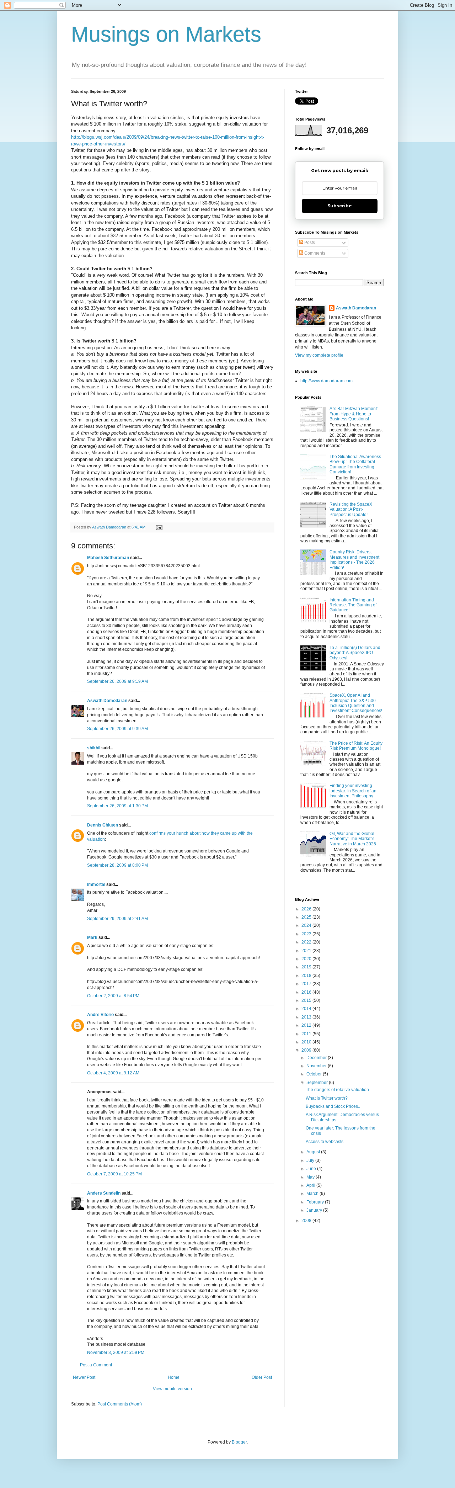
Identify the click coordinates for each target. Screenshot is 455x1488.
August (313, 1151)
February (315, 1202)
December (317, 1057)
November (317, 1065)
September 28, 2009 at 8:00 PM (117, 865)
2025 (306, 917)
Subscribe (339, 205)
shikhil (93, 747)
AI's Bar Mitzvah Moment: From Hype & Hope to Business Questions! (354, 413)
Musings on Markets (166, 34)
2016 (306, 992)
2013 (306, 1017)
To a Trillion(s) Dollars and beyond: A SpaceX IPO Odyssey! (355, 652)
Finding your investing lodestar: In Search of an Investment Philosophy (353, 790)
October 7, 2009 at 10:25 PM (114, 1173)
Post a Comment (96, 1364)
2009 (306, 1050)
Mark (92, 937)
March (313, 1193)
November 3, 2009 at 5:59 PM (115, 1352)
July (310, 1160)
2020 (306, 958)
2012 (306, 1025)
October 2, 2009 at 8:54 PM (113, 995)
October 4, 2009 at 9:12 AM (113, 1072)
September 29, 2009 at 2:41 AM (117, 918)
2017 (306, 983)
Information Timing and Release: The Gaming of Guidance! (353, 605)
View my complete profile (319, 355)
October (314, 1074)
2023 (306, 933)
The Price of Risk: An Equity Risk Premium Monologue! (356, 746)
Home (174, 1377)
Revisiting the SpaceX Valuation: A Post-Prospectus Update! (351, 509)
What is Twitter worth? (327, 1098)
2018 (306, 975)
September (317, 1082)
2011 (306, 1033)
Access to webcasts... (326, 1141)
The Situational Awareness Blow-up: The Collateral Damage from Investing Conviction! (355, 464)
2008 (306, 1220)
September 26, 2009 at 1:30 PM (117, 805)
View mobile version (172, 1388)
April (311, 1185)
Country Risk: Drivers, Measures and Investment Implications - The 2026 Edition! (354, 559)
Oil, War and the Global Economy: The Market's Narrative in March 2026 (353, 838)
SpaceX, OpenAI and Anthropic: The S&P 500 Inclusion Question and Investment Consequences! (356, 703)
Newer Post (84, 1377)
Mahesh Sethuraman (108, 557)
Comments (314, 253)
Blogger (239, 1442)
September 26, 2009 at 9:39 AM (117, 728)
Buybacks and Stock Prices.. (333, 1106)
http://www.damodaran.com (326, 380)
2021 (306, 950)
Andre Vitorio (100, 1014)
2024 (306, 925)
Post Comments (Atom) (119, 1404)
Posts (309, 242)
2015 (306, 1000)
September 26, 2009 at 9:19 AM (117, 681)
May (311, 1177)
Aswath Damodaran (107, 700)
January (314, 1210)
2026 (306, 909)
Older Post (262, 1377)
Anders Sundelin (104, 1193)
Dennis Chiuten (102, 825)
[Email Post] (159, 527)
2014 (306, 1008)
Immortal (96, 884)
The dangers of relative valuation (337, 1089)
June (311, 1168)
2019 (306, 966)
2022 (306, 942)
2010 (306, 1042)
